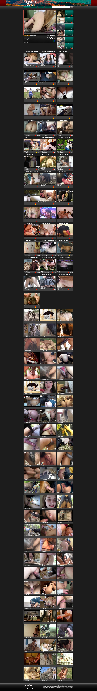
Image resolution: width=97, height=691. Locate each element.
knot (59, 238)
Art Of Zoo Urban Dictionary (68, 18)
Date (48, 7)
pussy (46, 272)
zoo (61, 66)
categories (34, 7)
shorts (47, 66)
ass (46, 118)
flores (61, 83)
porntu (43, 83)
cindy (26, 118)
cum (28, 83)
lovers (63, 152)
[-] (55, 41)
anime (60, 66)
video (63, 83)
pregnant (29, 186)
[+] (53, 41)
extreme (44, 152)
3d (58, 66)
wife (28, 255)
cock (45, 289)
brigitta (26, 186)
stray (28, 135)
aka (27, 118)
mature (26, 255)
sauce (48, 272)
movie (45, 186)
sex (59, 135)
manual (61, 152)
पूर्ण (27, 289)
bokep (59, 169)
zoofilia (28, 169)
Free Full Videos (68, 43)
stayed (43, 66)
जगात (27, 152)
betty (29, 118)
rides (43, 289)
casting (62, 186)
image (44, 169)
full (42, 186)
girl (62, 169)
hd (43, 186)
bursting (27, 39)
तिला (29, 289)
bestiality (62, 289)
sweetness (43, 272)
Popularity (41, 7)
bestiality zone (29, 3)
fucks (27, 272)
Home (27, 7)
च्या (26, 152)
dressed (45, 66)
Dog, (28, 38)
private (59, 186)
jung (28, 238)
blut (27, 238)
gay (58, 255)
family (29, 272)
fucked (44, 255)
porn (62, 118)
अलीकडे (26, 289)
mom (60, 135)
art (25, 83)
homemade (63, 238)
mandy (59, 83)
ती (25, 152)
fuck (42, 118)
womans (44, 118)
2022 (45, 135)
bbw (59, 118)
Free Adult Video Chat (69, 30)
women (61, 118)
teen (42, 135)
